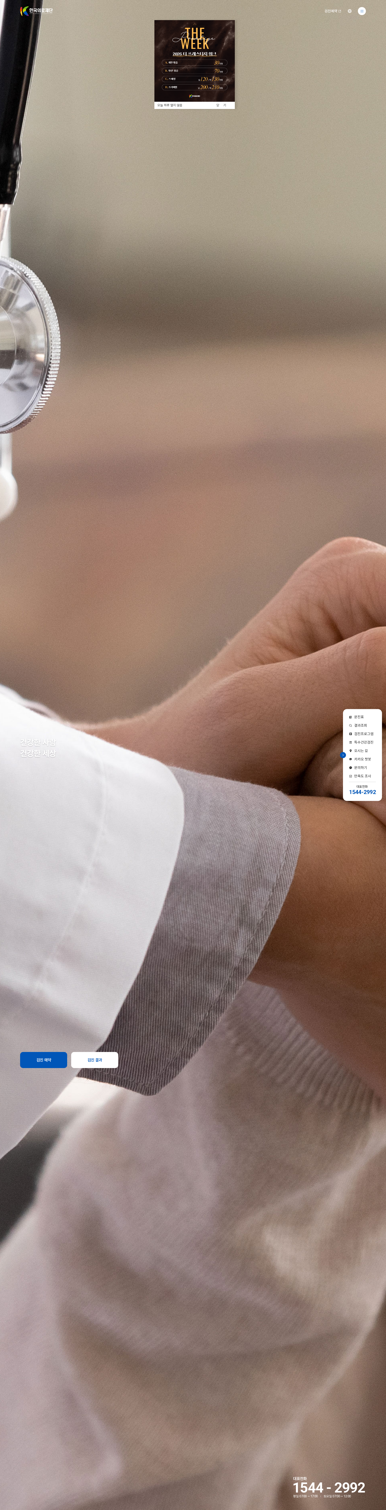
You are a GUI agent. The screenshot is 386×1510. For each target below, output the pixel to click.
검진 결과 (94, 1060)
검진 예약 (43, 1060)
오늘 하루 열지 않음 (169, 105)
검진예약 (330, 11)
